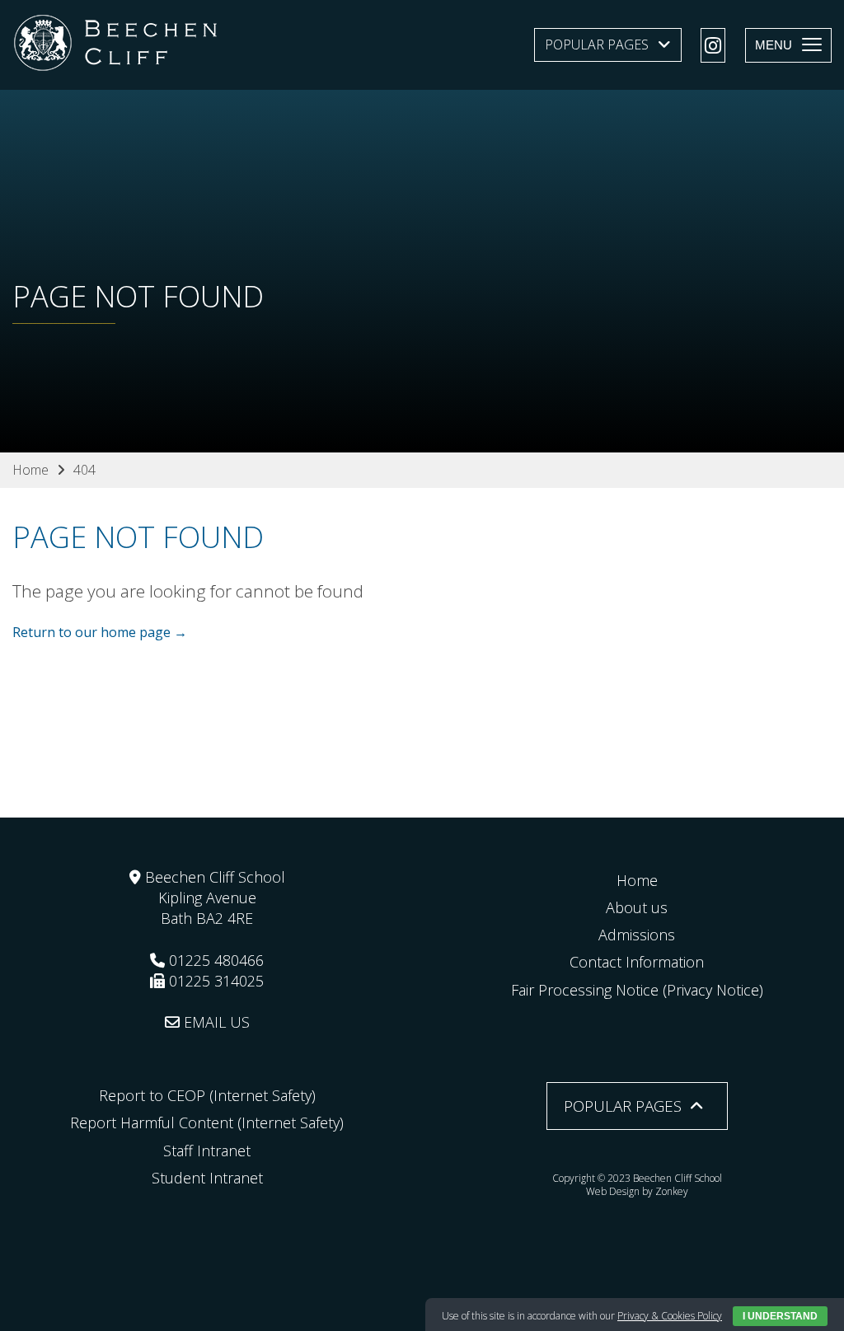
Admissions (636, 934)
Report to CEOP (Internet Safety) (207, 1095)
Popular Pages (597, 44)
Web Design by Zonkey (637, 1191)
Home (637, 880)
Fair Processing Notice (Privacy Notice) (637, 990)
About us (637, 907)
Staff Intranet (207, 1150)
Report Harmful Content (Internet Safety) (207, 1122)
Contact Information (637, 962)
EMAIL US (215, 1022)
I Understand (780, 1316)
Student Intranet (207, 1178)
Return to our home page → (99, 632)
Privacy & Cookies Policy (669, 1316)
